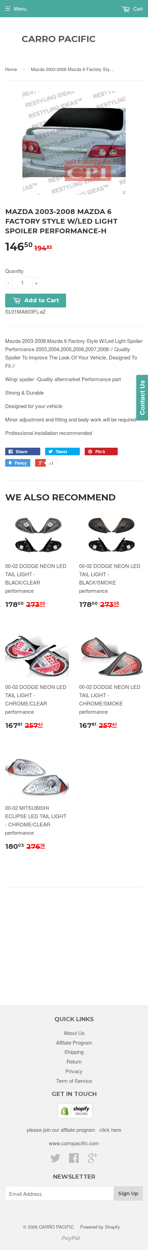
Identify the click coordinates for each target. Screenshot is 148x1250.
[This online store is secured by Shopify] (75, 1116)
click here (109, 1129)
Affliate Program (74, 1042)
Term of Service (74, 1080)
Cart (137, 8)
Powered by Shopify (100, 1226)
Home (11, 69)
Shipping (74, 1051)
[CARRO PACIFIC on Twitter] (55, 1159)
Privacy (74, 1071)
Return (74, 1061)
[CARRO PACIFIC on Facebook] (74, 1159)
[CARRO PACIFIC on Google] (92, 1159)
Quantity (14, 270)
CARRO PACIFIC (59, 38)
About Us (74, 1032)
